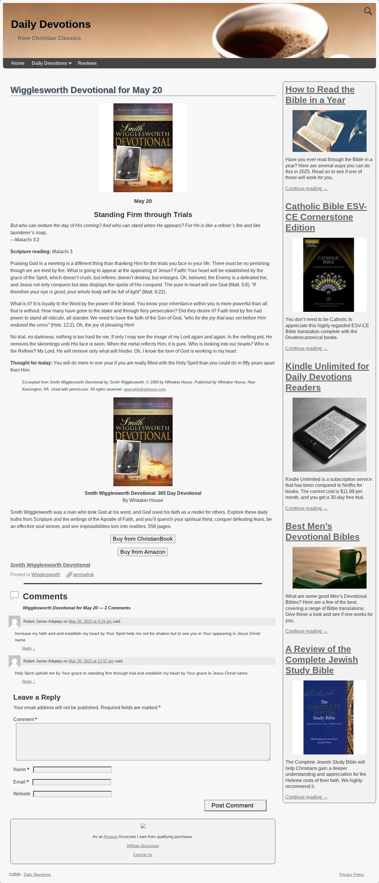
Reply (28, 648)
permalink (83, 574)
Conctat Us (142, 855)
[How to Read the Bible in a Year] (330, 148)
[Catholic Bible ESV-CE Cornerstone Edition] (330, 308)
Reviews (87, 63)
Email (21, 781)
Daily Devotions (51, 24)
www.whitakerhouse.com (145, 389)
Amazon (111, 836)
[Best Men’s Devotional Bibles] (330, 585)
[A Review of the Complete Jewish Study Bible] (330, 751)
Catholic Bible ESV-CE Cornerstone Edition (326, 216)
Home (18, 63)
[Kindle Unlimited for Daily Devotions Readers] (330, 468)
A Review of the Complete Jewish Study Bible (321, 659)
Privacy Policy (351, 874)
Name (21, 769)
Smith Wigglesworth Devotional (50, 565)
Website (21, 793)
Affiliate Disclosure (143, 846)
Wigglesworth (45, 574)
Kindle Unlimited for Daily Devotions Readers (327, 376)
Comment (25, 719)
